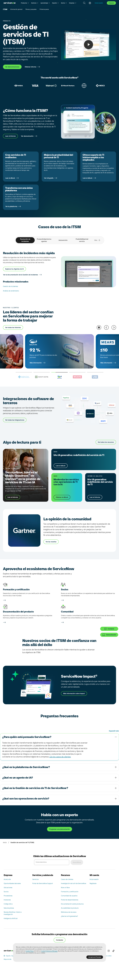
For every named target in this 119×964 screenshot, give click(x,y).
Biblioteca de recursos (68, 912)
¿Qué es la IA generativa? (69, 916)
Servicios (35, 879)
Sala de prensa (9, 908)
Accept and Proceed (94, 957)
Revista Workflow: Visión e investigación (12, 913)
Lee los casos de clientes (60, 757)
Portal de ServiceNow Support (42, 883)
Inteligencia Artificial (10, 918)
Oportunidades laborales (12, 883)
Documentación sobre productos (72, 904)
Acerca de (7, 879)
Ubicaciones (8, 887)
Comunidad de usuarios (69, 896)
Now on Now (65, 887)
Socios (6, 892)
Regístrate (93, 883)
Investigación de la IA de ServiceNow (73, 883)
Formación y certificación (69, 892)
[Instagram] (108, 951)
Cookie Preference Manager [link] (49, 951)
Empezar (111, 3)
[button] (25, 3)
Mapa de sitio (7, 959)
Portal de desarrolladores (69, 900)
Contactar (59, 940)
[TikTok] (113, 951)
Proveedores (8, 896)
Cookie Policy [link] (29, 951)
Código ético (8, 904)
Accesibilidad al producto (70, 908)
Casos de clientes (67, 879)
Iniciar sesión (94, 879)
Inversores (7, 900)
